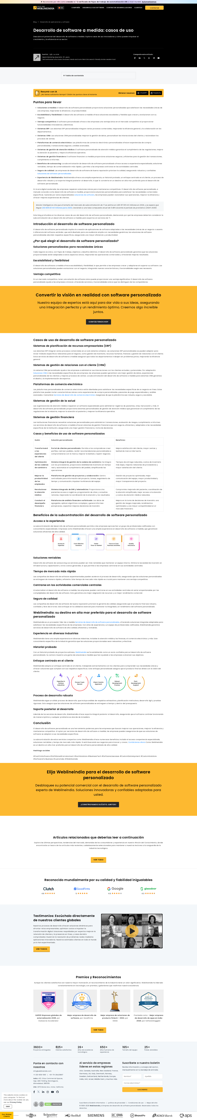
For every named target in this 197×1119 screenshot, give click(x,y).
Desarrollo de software (93, 8)
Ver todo (98, 859)
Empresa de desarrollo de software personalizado (122, 1106)
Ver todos (41, 949)
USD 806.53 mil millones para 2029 (57, 208)
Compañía (76, 8)
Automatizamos (149, 2)
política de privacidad (117, 1103)
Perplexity (157, 93)
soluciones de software (84, 195)
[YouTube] (53, 1092)
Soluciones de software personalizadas (54, 173)
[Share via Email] (158, 58)
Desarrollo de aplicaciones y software (54, 22)
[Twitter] (39, 1092)
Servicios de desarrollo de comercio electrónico (74, 395)
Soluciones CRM (40, 373)
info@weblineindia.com (42, 1071)
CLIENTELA (138, 8)
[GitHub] (58, 1092)
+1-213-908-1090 (40, 1075)
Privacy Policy (16, 1102)
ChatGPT (143, 93)
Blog (35, 22)
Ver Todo (98, 1030)
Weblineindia (80, 652)
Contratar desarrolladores (119, 8)
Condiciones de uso (136, 1103)
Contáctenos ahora (136, 742)
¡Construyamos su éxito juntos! (98, 804)
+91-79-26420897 (56, 1075)
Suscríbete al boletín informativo (92, 1103)
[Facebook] (35, 1092)
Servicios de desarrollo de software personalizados (97, 622)
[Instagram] (49, 1092)
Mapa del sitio (152, 1103)
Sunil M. (45, 54)
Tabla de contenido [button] (74, 75)
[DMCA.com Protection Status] (53, 1104)
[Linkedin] (44, 1092)
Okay (8, 1106)
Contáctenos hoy (98, 321)
